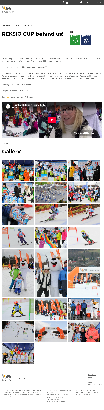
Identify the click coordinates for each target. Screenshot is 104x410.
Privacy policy (92, 377)
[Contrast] (81, 2)
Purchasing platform (95, 384)
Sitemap (91, 379)
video (8, 97)
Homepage (6, 26)
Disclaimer (92, 375)
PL (98, 2)
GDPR (90, 382)
